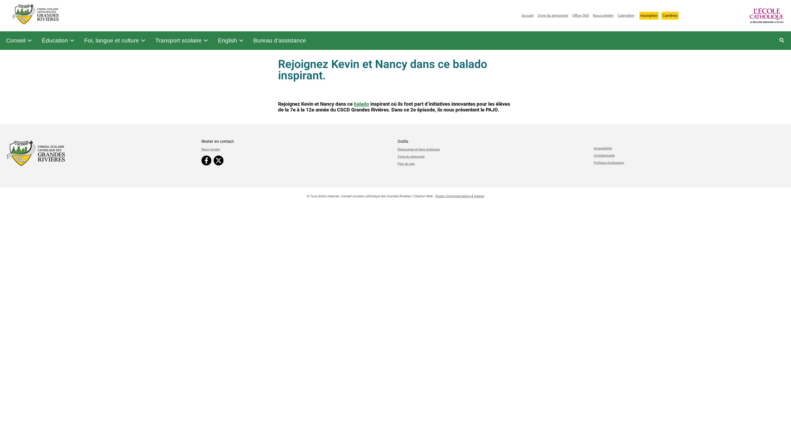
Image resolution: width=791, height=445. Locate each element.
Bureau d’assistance (279, 40)
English (227, 40)
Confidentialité (604, 156)
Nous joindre (603, 15)
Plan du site (406, 164)
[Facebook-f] (206, 160)
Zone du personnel (553, 15)
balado (361, 104)
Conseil (16, 40)
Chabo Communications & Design (459, 196)
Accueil (528, 15)
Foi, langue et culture (111, 40)
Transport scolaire (178, 40)
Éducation (55, 40)
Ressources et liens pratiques (419, 149)
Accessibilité (603, 148)
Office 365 (580, 15)
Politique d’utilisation (609, 163)
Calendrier (626, 15)
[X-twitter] (218, 160)
